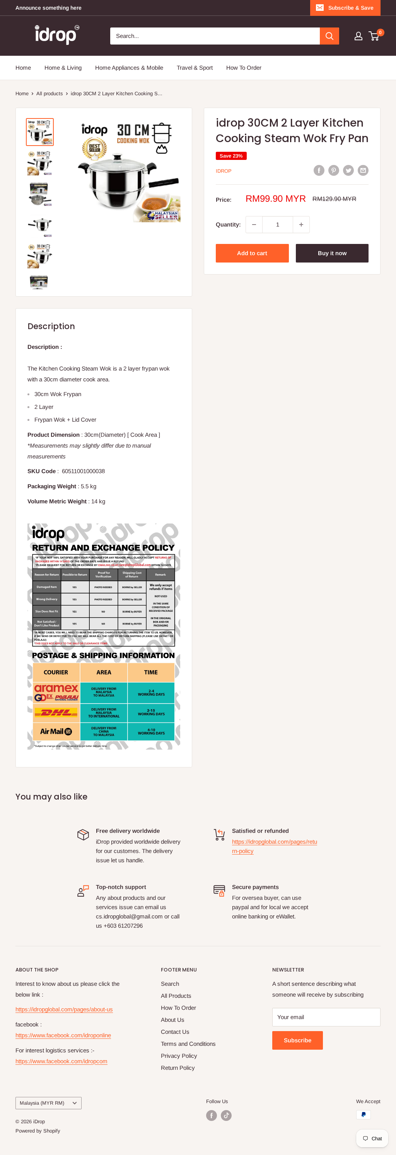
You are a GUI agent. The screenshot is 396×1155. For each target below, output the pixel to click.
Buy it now (332, 253)
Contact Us (175, 1031)
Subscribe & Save (351, 8)
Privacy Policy (179, 1055)
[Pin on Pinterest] (333, 170)
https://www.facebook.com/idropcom (61, 1061)
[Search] (329, 36)
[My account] (358, 36)
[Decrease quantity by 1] (254, 224)
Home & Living (63, 67)
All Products (176, 995)
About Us (172, 1019)
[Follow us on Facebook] (211, 1115)
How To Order (243, 67)
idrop (224, 171)
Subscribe (297, 1040)
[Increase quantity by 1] (301, 224)
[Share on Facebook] (319, 170)
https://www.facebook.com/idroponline (63, 1035)
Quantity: (228, 224)
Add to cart (252, 253)
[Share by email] (363, 170)
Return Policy (178, 1067)
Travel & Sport (195, 67)
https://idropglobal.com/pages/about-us (64, 1009)
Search (170, 983)
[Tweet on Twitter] (348, 170)
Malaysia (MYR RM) (42, 1103)
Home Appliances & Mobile (129, 67)
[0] (374, 36)
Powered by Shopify (37, 1131)
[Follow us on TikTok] (226, 1115)
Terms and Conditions (188, 1043)
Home (23, 67)
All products (49, 93)
